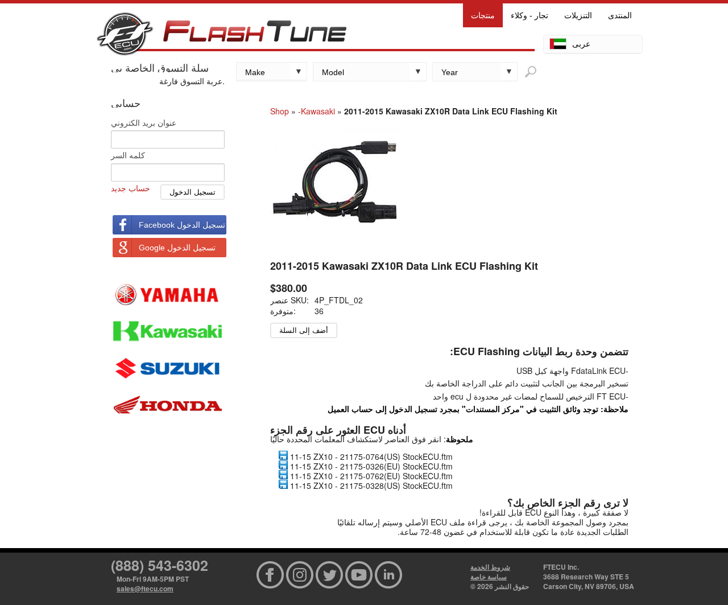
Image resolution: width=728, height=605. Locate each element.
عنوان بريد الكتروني (143, 122)
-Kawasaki (316, 111)
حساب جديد (130, 188)
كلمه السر (128, 154)
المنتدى (620, 15)
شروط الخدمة (490, 567)
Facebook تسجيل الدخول (182, 224)
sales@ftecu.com (145, 588)
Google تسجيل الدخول (177, 247)
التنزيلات (578, 15)
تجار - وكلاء (529, 15)
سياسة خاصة (488, 576)
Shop (279, 111)
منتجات (483, 15)
